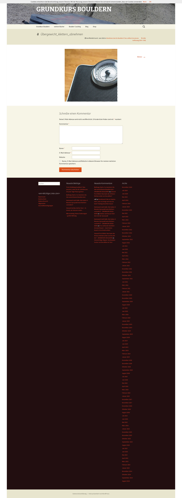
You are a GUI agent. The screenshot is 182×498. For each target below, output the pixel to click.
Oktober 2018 (126, 367)
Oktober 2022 (126, 236)
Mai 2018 (124, 383)
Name (62, 148)
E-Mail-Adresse (65, 153)
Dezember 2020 (127, 295)
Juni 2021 (125, 282)
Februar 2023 (126, 223)
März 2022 (125, 259)
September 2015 (127, 442)
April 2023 (125, 217)
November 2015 (127, 435)
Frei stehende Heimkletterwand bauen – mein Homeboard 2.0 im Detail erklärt (104, 228)
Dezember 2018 (127, 360)
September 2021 (127, 279)
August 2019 (126, 337)
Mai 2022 (124, 252)
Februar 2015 (126, 465)
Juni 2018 (125, 380)
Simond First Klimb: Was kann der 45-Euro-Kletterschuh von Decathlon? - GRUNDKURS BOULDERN (104, 235)
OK (150, 2)
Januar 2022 (126, 265)
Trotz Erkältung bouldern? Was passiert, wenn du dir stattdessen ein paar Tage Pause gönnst (77, 189)
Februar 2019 (126, 354)
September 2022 (127, 239)
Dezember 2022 (127, 230)
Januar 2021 (126, 292)
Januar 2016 (126, 429)
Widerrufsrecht (43, 201)
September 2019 (127, 334)
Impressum (41, 197)
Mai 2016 (124, 422)
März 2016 (125, 425)
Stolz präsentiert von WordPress (99, 494)
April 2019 (125, 347)
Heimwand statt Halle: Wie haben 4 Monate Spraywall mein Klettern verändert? (77, 202)
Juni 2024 (125, 194)
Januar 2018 (126, 396)
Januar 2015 (126, 468)
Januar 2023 (126, 226)
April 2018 (125, 386)
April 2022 (125, 256)
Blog (86, 27)
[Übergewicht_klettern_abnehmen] (91, 75)
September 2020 (127, 301)
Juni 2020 (125, 311)
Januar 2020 (126, 321)
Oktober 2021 (126, 275)
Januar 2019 (126, 357)
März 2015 (125, 461)
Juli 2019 (124, 341)
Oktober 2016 (126, 409)
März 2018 (125, 390)
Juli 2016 (124, 416)
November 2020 (127, 298)
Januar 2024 (126, 207)
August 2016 (126, 412)
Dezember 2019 (127, 324)
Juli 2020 (124, 308)
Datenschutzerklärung (80, 494)
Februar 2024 (126, 203)
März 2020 (125, 314)
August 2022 (126, 243)
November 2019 (127, 328)
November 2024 (127, 187)
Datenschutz (42, 199)
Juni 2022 (125, 249)
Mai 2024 (124, 197)
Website (62, 157)
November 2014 (127, 471)
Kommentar (64, 124)
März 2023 (125, 220)
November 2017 (127, 403)
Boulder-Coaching (75, 27)
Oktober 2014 (126, 474)
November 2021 (127, 272)
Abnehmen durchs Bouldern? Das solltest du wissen (122, 38)
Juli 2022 (124, 246)
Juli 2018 (124, 377)
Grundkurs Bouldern (43, 27)
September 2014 (127, 478)
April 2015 (125, 458)
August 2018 (126, 373)
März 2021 (125, 285)
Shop (94, 27)
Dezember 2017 (127, 399)
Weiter (141, 57)
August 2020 (126, 305)
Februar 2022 (126, 262)
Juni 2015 (125, 452)
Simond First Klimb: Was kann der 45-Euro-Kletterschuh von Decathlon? (105, 194)
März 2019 (125, 350)
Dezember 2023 (127, 210)
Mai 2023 (124, 213)
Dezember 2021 (127, 269)
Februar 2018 (126, 393)
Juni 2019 (125, 344)
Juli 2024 (124, 190)
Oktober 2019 (126, 331)
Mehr (145, 2)
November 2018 (127, 363)
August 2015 (126, 445)
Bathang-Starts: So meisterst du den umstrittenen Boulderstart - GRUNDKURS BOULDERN (104, 189)
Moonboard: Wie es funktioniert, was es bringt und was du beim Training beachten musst (105, 201)
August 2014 (126, 481)
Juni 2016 (125, 419)
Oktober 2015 (126, 439)
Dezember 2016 (127, 406)
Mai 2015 (124, 455)
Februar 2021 (126, 288)
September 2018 (127, 370)
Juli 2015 (124, 448)
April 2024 (125, 200)
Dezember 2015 (127, 432)
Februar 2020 (126, 318)
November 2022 (127, 233)
